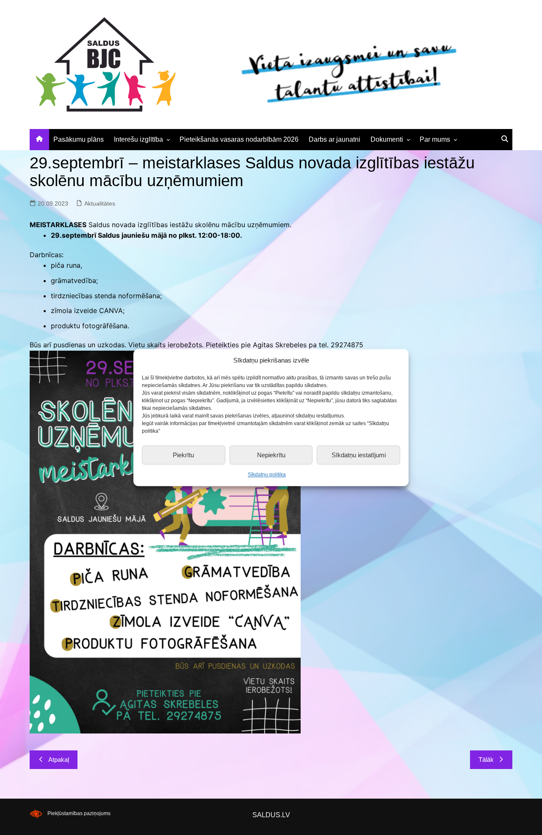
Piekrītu (183, 455)
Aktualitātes (99, 203)
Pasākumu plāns (78, 139)
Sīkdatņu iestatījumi (359, 455)
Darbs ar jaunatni (334, 139)
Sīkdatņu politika (267, 475)
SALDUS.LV (271, 815)
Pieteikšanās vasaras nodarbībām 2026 (239, 139)
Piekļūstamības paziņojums (79, 813)
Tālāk (486, 759)
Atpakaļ (58, 759)
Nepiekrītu (271, 455)
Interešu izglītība (138, 139)
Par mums (435, 139)
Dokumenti (387, 139)
